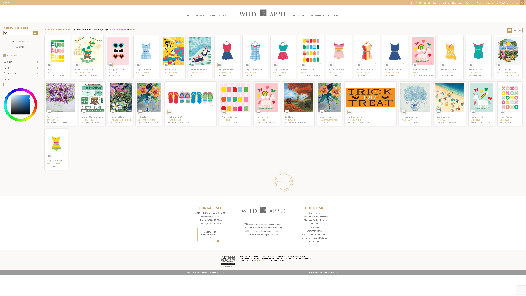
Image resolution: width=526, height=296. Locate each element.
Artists (222, 16)
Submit (20, 46)
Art (189, 16)
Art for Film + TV (299, 16)
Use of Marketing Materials (315, 238)
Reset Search (20, 41)
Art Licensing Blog (441, 3)
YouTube (429, 2)
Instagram (416, 2)
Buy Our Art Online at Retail (315, 234)
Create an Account (485, 3)
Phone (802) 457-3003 (211, 220)
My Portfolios (503, 3)
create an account (117, 29)
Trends (212, 16)
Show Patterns (15, 55)
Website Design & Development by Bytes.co (205, 272)
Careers (315, 227)
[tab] (20, 62)
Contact (470, 3)
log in (132, 29)
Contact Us (315, 223)
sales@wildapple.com (211, 223)
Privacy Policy (315, 241)
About (335, 16)
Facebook (412, 2)
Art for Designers (320, 16)
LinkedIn (425, 2)
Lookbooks (199, 16)
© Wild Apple (6, 5)
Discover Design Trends (315, 220)
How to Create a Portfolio (315, 216)
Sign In (515, 3)
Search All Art (315, 213)
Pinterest (420, 2)
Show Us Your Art (315, 231)
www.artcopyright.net (262, 260)
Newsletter (457, 3)
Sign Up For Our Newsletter (210, 234)
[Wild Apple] (263, 13)
